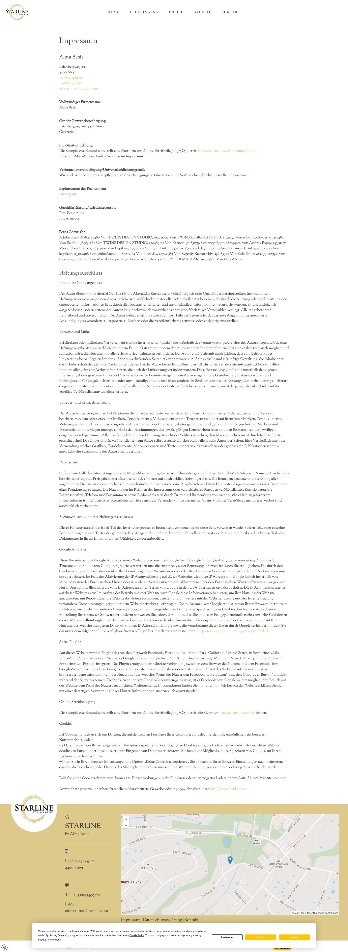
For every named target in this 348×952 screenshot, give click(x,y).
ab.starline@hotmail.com (78, 88)
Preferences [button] (54, 939)
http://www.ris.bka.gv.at (228, 789)
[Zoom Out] (126, 825)
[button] (230, 860)
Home (114, 12)
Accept (294, 937)
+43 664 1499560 (71, 77)
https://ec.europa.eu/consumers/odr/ (226, 151)
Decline (261, 937)
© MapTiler (298, 913)
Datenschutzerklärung (162, 920)
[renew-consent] (4, 947)
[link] (144, 12)
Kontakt (230, 12)
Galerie (202, 12)
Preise (176, 12)
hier (201, 685)
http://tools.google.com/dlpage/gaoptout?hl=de (233, 631)
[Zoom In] (126, 819)
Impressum (131, 920)
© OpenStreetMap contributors (321, 913)
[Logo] (17, 12)
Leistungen (143, 12)
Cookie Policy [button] (136, 935)
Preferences (227, 937)
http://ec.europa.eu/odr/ (237, 713)
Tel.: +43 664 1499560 (82, 895)
